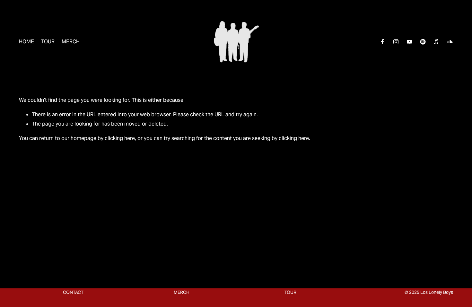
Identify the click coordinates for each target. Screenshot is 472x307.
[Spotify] (423, 42)
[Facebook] (382, 42)
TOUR (48, 41)
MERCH (71, 41)
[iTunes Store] (436, 42)
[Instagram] (396, 42)
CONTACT (73, 292)
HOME (26, 41)
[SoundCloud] (450, 42)
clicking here (120, 138)
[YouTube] (409, 42)
